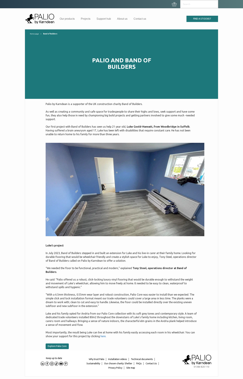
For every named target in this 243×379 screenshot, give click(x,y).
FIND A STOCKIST (202, 18)
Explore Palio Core (57, 346)
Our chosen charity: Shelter (118, 363)
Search (212, 4)
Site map (130, 367)
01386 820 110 (201, 366)
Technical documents (142, 359)
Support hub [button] (104, 18)
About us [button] (122, 18)
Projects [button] (85, 18)
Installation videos (117, 359)
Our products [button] (67, 18)
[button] (174, 3)
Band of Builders (50, 34)
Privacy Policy (115, 367)
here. (103, 336)
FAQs (139, 363)
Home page (34, 34)
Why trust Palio (96, 359)
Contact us (140, 18)
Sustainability (93, 363)
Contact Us (151, 363)
